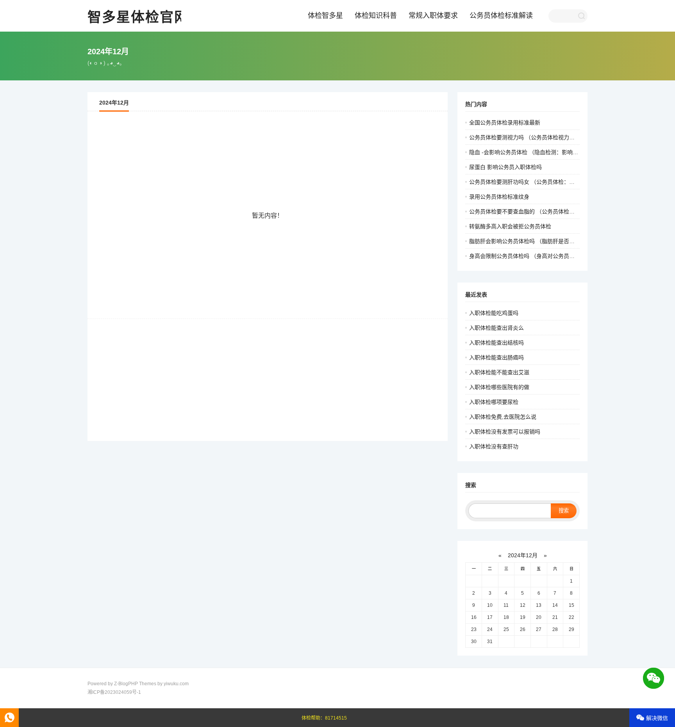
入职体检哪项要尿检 (493, 402)
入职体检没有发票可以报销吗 (504, 431)
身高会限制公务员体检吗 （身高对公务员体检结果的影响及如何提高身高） (560, 256)
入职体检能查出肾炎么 (496, 328)
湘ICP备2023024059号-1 (114, 692)
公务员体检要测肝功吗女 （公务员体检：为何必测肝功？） (541, 182)
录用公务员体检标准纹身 (499, 197)
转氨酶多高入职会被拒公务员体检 (510, 226)
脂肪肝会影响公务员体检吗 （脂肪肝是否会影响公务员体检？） (546, 241)
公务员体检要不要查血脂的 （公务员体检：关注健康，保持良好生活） (554, 211)
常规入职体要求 (433, 16)
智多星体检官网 (138, 17)
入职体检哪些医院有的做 (499, 387)
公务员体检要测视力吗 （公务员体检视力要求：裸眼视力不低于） (549, 137)
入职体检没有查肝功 (493, 446)
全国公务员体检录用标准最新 (504, 122)
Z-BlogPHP (126, 683)
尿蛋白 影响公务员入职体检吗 (505, 167)
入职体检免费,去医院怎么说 (502, 417)
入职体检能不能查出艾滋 (499, 372)
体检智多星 (325, 16)
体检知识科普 (376, 16)
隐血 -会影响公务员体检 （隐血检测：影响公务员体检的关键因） (548, 152)
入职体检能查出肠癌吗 (496, 357)
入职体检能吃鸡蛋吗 (493, 313)
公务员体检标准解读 (501, 16)
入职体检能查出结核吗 (496, 343)
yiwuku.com (176, 683)
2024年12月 (522, 555)
